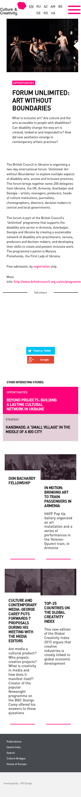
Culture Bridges (16, 758)
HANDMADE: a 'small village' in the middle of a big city (38, 429)
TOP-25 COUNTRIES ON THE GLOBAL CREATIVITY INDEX (57, 612)
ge (38, 13)
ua (53, 13)
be (60, 6)
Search (11, 752)
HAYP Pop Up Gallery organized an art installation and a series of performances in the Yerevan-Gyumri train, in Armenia (58, 530)
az (46, 6)
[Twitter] (41, 348)
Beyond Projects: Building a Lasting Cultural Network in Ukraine (32, 404)
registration (42, 266)
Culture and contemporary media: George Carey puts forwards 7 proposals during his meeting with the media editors (22, 620)
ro (46, 13)
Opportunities (23, 83)
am (52, 6)
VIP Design (26, 783)
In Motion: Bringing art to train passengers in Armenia (57, 496)
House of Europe (17, 764)
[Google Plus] (41, 357)
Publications (14, 741)
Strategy (12, 419)
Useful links (14, 747)
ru (38, 6)
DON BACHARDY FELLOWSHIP (21, 480)
